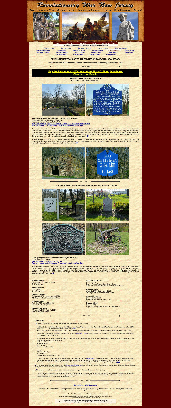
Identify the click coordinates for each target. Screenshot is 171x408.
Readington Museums (73, 365)
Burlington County (84, 48)
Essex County (61, 50)
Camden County (102, 48)
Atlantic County (49, 48)
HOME (57, 43)
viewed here (90, 358)
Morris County (80, 52)
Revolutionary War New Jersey (86, 385)
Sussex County (78, 54)
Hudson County (97, 50)
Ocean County (96, 52)
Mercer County (130, 50)
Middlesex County (43, 52)
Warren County (111, 54)
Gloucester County (79, 50)
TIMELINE (70, 43)
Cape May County (121, 48)
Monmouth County (62, 52)
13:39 (118, 362)
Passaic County (113, 52)
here (74, 328)
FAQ (94, 43)
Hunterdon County (114, 50)
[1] (87, 136)
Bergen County (66, 48)
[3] (53, 273)
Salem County (129, 52)
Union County (95, 54)
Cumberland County (43, 50)
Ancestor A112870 (82, 333)
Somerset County (60, 54)
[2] (77, 143)
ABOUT (83, 43)
